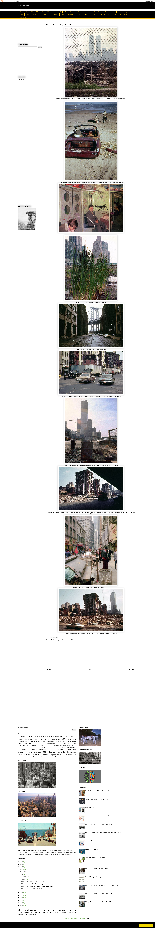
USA (94, 12)
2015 (21, 900)
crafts (27, 14)
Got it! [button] (146, 925)
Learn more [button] (52, 925)
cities (131, 12)
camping (113, 12)
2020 (21, 867)
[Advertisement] (91, 656)
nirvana (66, 749)
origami (25, 752)
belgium (38, 741)
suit (75, 754)
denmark (34, 14)
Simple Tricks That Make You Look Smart (97, 799)
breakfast (47, 741)
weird (61, 756)
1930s (37, 12)
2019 (21, 869)
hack (38, 747)
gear (25, 747)
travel (36, 756)
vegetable (43, 756)
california (106, 12)
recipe (120, 14)
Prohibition (48, 739)
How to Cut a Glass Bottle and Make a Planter (98, 790)
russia (44, 754)
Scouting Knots (89, 841)
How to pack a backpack (92, 849)
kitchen (52, 852)
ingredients (50, 854)
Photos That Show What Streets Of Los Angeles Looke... (37, 886)
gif (31, 747)
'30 (21, 737)
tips (34, 756)
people (114, 14)
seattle (125, 14)
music (56, 749)
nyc (60, 640)
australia (74, 739)
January (24, 879)
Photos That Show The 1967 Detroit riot (32, 881)
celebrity (20, 743)
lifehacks (35, 749)
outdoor (30, 752)
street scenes (23, 17)
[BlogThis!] (52, 637)
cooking (21, 14)
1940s (43, 12)
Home (91, 669)
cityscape (35, 743)
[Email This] (51, 637)
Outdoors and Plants (38, 739)
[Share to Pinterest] (57, 637)
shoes (47, 754)
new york (93, 14)
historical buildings (55, 747)
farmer (30, 745)
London (79, 12)
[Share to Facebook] (55, 637)
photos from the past (65, 752)
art (70, 739)
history (63, 747)
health (41, 747)
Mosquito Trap (89, 807)
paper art (35, 752)
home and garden (70, 14)
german (29, 747)
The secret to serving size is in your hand (97, 816)
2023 (21, 862)
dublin (67, 743)
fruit (72, 745)
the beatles (29, 756)
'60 (27, 737)
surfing (69, 854)
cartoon (74, 741)
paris (109, 14)
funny (74, 745)
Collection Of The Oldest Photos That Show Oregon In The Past (103, 832)
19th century (72, 12)
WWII (67, 739)
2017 (21, 895)
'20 (19, 737)
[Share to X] (54, 637)
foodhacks (56, 14)
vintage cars (56, 756)
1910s (26, 12)
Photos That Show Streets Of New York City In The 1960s (101, 885)
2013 (21, 903)
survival (20, 756)
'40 (23, 737)
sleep (58, 754)
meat (53, 749)
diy (39, 14)
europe (44, 14)
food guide (41, 852)
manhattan (48, 749)
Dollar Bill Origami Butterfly (93, 877)
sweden (24, 756)
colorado (44, 743)
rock (40, 754)
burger (52, 741)
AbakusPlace (23, 5)
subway (72, 754)
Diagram (25, 739)
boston (99, 12)
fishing (34, 745)
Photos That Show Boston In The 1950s (96, 868)
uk (39, 756)
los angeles (85, 14)
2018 (21, 892)
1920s (32, 12)
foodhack (56, 745)
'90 (34, 737)
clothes (40, 743)
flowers (38, 745)
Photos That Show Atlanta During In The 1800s (98, 824)
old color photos (101, 14)
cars (71, 741)
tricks (63, 852)
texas (66, 912)
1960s (54, 12)
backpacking (33, 741)
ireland (78, 14)
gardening (20, 747)
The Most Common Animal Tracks (95, 857)
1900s (21, 12)
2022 (21, 864)
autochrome (21, 741)
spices (34, 854)
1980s (65, 12)
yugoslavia (66, 756)
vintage (48, 756)
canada (119, 12)
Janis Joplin (45, 854)
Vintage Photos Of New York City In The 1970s (98, 902)
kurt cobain (29, 749)
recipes (37, 754)
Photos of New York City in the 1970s (32, 889)
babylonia (27, 741)
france (68, 745)
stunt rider (61, 854)
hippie (62, 14)
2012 (21, 905)
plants (74, 752)
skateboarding (53, 754)
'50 (25, 737)
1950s (48, 12)
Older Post (131, 669)
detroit (62, 743)
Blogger (87, 918)
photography (52, 752)
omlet (54, 854)
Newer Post (50, 669)
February (24, 876)
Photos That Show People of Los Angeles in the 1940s (37, 884)
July (23, 874)
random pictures (24, 754)
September (25, 871)
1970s (60, 12)
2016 (21, 897)
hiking (45, 747)
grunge (34, 747)
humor (19, 749)
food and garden (48, 745)
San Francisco (87, 12)
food (50, 14)
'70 (29, 737)
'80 (32, 737)
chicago (125, 12)
